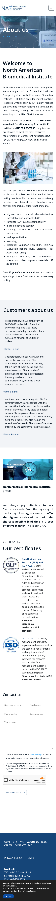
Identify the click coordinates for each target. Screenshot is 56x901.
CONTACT (20, 845)
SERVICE (20, 841)
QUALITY (9, 841)
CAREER (8, 845)
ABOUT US (33, 841)
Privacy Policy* (36, 754)
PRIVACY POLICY (13, 857)
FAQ (30, 845)
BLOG (44, 841)
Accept (8, 896)
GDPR (31, 857)
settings (31, 891)
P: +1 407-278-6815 (14, 879)
